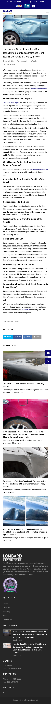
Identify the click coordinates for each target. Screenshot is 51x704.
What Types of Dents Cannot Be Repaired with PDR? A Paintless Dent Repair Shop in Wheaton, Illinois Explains (30, 634)
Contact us (26, 310)
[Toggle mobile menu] (47, 12)
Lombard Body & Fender (28, 61)
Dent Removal (10, 64)
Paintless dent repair (11, 103)
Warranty (6, 611)
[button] (8, 337)
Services (6, 607)
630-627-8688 (15, 2)
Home (5, 603)
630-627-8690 (38, 2)
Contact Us (7, 620)
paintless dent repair (39, 89)
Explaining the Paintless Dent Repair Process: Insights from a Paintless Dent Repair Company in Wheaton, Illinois (25, 483)
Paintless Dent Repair (11, 321)
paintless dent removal (39, 169)
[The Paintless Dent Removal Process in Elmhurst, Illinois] (25, 366)
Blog (5, 616)
